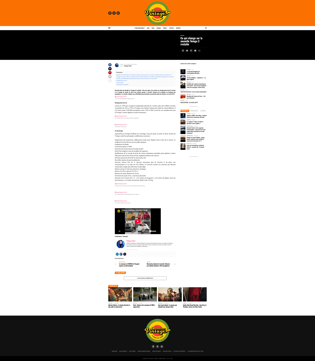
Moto (153, 28)
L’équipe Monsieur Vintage (143, 351)
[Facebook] (121, 254)
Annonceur (114, 351)
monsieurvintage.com (131, 249)
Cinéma (165, 28)
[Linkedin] (117, 254)
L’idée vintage (132, 351)
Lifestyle (171, 28)
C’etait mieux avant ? (140, 28)
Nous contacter (123, 351)
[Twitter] (124, 254)
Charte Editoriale (156, 351)
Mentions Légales (167, 351)
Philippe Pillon (128, 66)
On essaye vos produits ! (180, 351)
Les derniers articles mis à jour (195, 351)
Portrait (178, 28)
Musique (159, 28)
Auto (148, 28)
